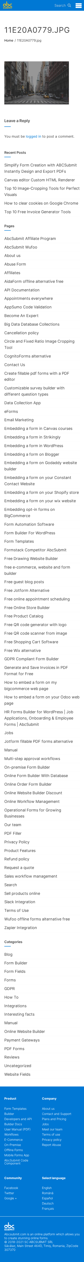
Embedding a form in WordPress (33, 445)
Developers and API (18, 1119)
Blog (8, 954)
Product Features (20, 850)
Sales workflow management (30, 876)
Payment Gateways (22, 1040)
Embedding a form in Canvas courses (38, 428)
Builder (9, 1114)
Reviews (11, 1057)
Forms (10, 980)
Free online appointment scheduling (37, 599)
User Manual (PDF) (17, 1129)
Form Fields (14, 971)
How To (11, 997)
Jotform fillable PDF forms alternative (38, 741)
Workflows (11, 1134)
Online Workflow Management (32, 801)
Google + (10, 1198)
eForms (11, 411)
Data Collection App (22, 403)
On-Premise (12, 1145)
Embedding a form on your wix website (40, 501)
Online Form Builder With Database (36, 775)
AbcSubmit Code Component (16, 1161)
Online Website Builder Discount (33, 793)
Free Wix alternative (22, 650)
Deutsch (48, 1203)
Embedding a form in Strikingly (32, 437)
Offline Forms (13, 1150)
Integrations (15, 1006)
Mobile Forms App (16, 1155)
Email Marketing (19, 420)
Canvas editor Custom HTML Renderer (39, 180)
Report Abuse (51, 1145)
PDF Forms (14, 1048)
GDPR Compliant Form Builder (31, 659)
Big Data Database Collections (31, 324)
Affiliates (12, 272)
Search (60, 5)
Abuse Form (15, 264)
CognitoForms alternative (27, 356)
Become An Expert (21, 315)
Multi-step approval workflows (32, 758)
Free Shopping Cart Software (31, 642)
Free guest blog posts (24, 582)
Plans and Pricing (54, 1119)
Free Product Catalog (23, 616)
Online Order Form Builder (28, 784)
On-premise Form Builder (27, 767)
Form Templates (19, 541)
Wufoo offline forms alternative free (37, 919)
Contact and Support (56, 1114)
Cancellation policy (21, 333)
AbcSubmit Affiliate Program (30, 238)
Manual (10, 750)
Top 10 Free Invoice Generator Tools (37, 212)
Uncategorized (17, 1065)
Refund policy (16, 859)
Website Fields (17, 1074)
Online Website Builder (24, 1031)
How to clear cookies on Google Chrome (41, 203)
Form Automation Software (29, 524)
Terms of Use (16, 910)
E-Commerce (13, 1139)
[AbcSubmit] (7, 5)
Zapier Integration (20, 927)
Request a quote (19, 867)
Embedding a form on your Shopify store (41, 492)
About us (12, 255)
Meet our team (52, 1129)
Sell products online (22, 893)
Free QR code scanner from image (35, 633)
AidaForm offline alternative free (33, 281)
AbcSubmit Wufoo (20, 247)
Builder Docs (13, 1124)
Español (47, 1198)
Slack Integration (19, 902)
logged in (33, 136)
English (47, 1188)
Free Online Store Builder (27, 607)
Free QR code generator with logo (35, 624)
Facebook (11, 1188)
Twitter (9, 1193)
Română (47, 1193)
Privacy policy (52, 1139)
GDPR (9, 988)
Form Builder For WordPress (29, 533)
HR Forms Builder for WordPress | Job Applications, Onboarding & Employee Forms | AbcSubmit (38, 718)
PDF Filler (13, 833)
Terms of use (51, 1134)
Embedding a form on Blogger (31, 454)
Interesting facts (19, 1014)
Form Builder (15, 963)
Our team (12, 824)
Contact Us (14, 364)
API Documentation (22, 290)
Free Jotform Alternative (26, 590)
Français (48, 1208)
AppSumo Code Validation (28, 307)
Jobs (8, 732)
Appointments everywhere (28, 298)
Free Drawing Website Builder (31, 558)
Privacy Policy (17, 842)
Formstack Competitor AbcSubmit (35, 550)
